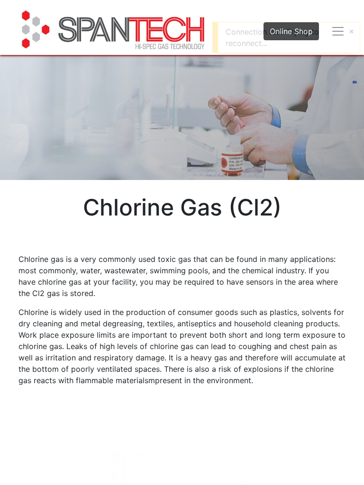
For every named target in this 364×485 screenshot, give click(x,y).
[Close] (351, 31)
